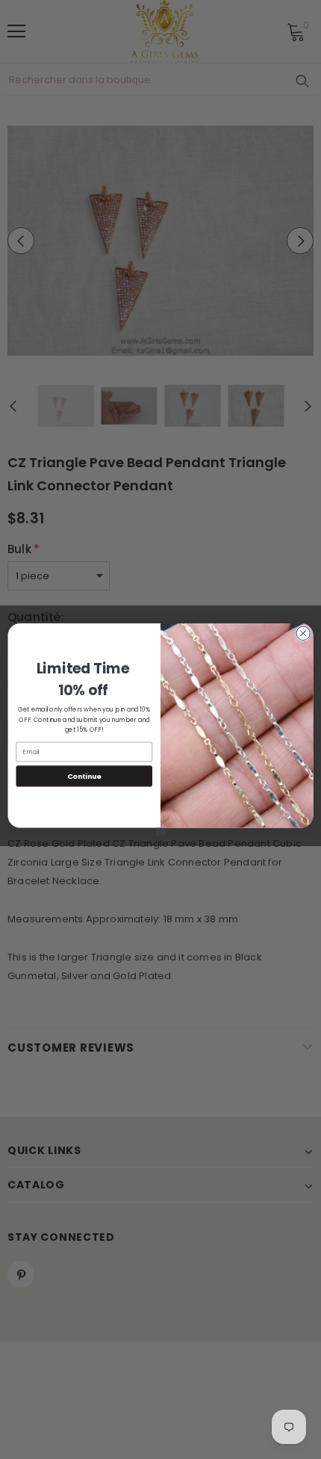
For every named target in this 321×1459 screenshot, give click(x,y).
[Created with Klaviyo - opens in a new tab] (160, 832)
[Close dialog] (303, 633)
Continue (84, 775)
